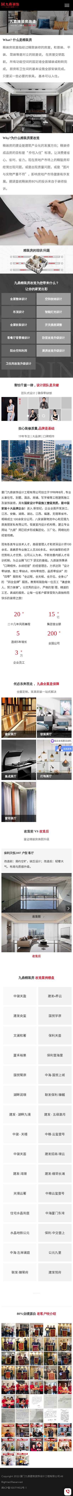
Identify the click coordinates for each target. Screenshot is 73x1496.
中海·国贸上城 (55, 1075)
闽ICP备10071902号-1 (14, 1487)
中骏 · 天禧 (19, 1134)
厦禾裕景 (19, 1055)
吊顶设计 (18, 311)
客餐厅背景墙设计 (18, 337)
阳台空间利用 (18, 350)
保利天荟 (55, 1035)
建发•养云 (55, 996)
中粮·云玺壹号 (55, 1134)
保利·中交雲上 (55, 1232)
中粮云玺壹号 (54, 1193)
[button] (69, 908)
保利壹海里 (55, 1055)
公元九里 (55, 1252)
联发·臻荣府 (20, 1272)
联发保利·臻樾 (55, 1094)
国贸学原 (55, 1015)
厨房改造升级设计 (53, 350)
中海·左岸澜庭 (20, 1252)
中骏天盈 (19, 996)
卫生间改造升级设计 (18, 363)
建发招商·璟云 (55, 1154)
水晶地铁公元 (19, 1232)
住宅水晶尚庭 (19, 1213)
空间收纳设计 (53, 298)
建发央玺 (19, 1015)
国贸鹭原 (19, 1075)
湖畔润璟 (19, 1094)
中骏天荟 (19, 1154)
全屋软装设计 (18, 324)
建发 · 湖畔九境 (20, 1114)
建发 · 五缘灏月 (55, 1114)
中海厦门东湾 (54, 1213)
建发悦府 (55, 1272)
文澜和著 (19, 1035)
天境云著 (19, 1193)
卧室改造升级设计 (53, 337)
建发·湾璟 (20, 1173)
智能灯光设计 (53, 311)
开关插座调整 (53, 324)
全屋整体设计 (18, 298)
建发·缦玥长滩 (55, 1173)
